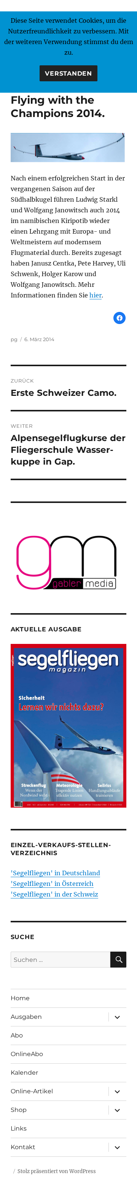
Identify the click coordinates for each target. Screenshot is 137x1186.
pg (14, 339)
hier (95, 295)
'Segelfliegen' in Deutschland (55, 873)
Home (20, 998)
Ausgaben (26, 1016)
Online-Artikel (32, 1091)
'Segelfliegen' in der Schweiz (54, 894)
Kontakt (23, 1147)
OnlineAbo (27, 1054)
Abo (17, 1035)
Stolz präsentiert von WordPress (57, 1171)
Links (19, 1128)
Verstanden (68, 73)
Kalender (24, 1072)
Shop (19, 1109)
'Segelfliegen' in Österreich (52, 883)
